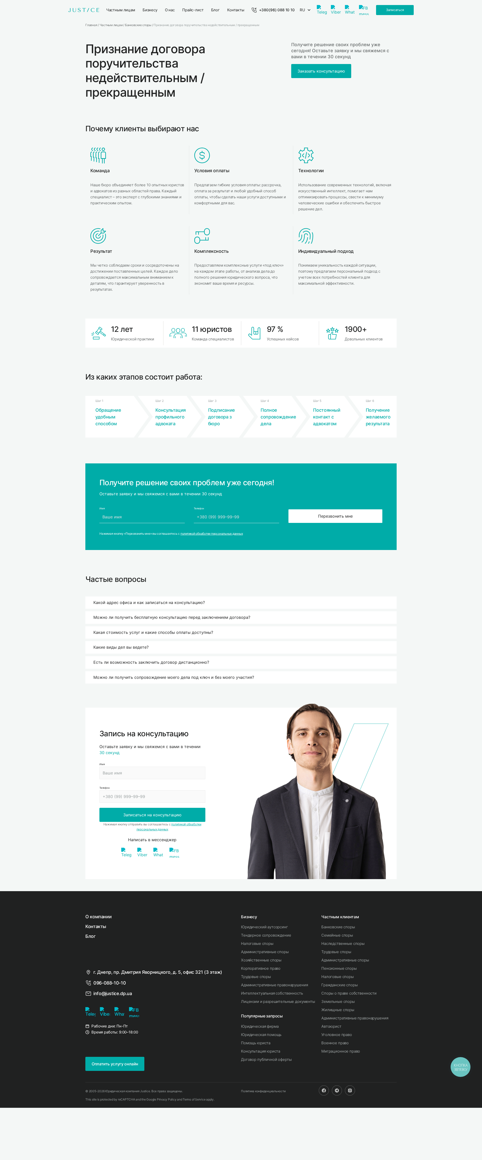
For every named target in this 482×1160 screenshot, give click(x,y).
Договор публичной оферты (266, 1059)
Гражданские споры (339, 985)
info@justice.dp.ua (112, 993)
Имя (102, 764)
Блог (90, 936)
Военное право (335, 1043)
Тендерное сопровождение (266, 935)
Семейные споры (337, 935)
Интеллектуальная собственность (272, 993)
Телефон (104, 787)
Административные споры (265, 951)
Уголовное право (336, 1034)
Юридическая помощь (261, 1034)
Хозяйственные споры (261, 960)
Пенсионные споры (339, 968)
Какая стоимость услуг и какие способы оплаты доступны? (153, 632)
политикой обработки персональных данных (211, 533)
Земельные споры (338, 1001)
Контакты (95, 926)
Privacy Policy (166, 1099)
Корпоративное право (260, 968)
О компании (98, 916)
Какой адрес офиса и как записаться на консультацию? (149, 602)
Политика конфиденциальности (263, 1091)
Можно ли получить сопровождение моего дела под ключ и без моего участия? (173, 677)
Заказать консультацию (321, 71)
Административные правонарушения (274, 985)
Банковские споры (338, 927)
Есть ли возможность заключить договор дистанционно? (151, 662)
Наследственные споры (343, 943)
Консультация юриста (260, 1051)
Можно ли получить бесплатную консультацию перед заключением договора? (171, 617)
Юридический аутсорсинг (264, 927)
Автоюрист (331, 1026)
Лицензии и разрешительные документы (278, 1001)
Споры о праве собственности (349, 993)
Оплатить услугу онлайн (115, 1063)
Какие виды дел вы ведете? (121, 647)
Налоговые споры (257, 943)
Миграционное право (340, 1051)
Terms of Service (194, 1099)
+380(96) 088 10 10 (277, 10)
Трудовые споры (256, 976)
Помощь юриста (255, 1043)
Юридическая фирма (259, 1026)
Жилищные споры (337, 1009)
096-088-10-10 (109, 983)
